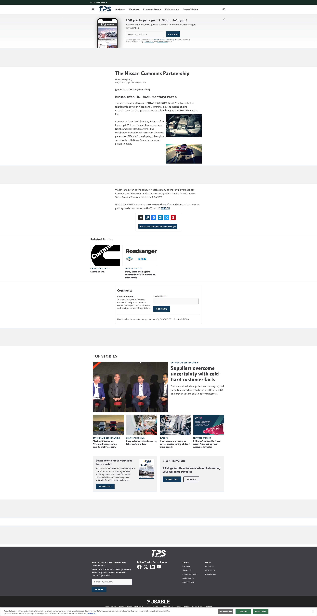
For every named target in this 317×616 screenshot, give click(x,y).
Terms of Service (162, 42)
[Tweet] (166, 217)
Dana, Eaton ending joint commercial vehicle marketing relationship (140, 274)
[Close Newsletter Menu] (223, 19)
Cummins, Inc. (97, 271)
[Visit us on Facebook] (139, 566)
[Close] (313, 611)
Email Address (160, 296)
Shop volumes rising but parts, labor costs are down (141, 442)
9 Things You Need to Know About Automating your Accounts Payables (207, 444)
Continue (161, 309)
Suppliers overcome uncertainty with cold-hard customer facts (196, 373)
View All (191, 479)
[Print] (140, 217)
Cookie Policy (91, 613)
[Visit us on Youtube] (159, 566)
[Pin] (173, 217)
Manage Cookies (182, 606)
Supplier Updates (133, 269)
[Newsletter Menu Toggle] (223, 9)
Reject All (243, 611)
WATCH (165, 208)
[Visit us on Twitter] (146, 566)
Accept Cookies (260, 611)
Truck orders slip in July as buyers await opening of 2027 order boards (175, 444)
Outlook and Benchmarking (184, 363)
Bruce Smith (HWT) (123, 79)
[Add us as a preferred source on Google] (147, 217)
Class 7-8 (164, 438)
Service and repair (135, 438)
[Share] (153, 217)
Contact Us (197, 606)
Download (105, 486)
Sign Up (99, 589)
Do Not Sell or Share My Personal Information (153, 606)
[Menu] (93, 9)
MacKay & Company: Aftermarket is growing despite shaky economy (105, 444)
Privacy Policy (149, 42)
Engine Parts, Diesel (100, 269)
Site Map (208, 606)
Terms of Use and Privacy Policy (163, 39)
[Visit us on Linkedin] (152, 566)
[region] (158, 611)
